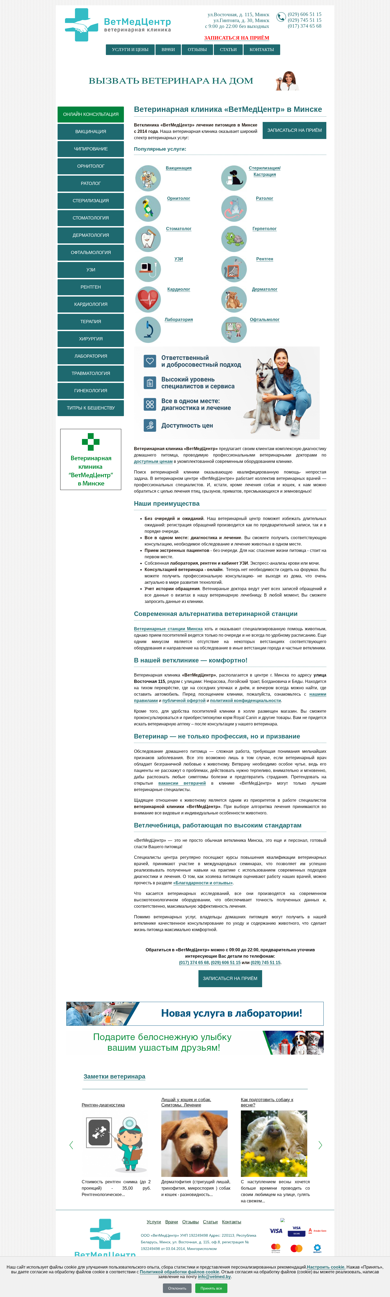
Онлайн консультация (91, 114)
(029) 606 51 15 (305, 14)
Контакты (262, 49)
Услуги (154, 1221)
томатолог (180, 228)
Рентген (91, 287)
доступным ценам (153, 461)
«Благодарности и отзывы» (203, 883)
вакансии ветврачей (182, 783)
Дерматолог (265, 289)
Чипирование (91, 148)
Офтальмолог (265, 319)
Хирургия (91, 338)
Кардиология (90, 304)
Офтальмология (91, 252)
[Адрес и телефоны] (90, 489)
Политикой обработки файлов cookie (179, 1272)
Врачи (168, 49)
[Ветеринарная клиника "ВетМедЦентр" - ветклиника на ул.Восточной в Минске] (118, 34)
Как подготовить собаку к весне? (267, 1102)
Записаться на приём (294, 130)
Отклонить (177, 1288)
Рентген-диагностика (103, 1105)
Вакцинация (90, 131)
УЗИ (90, 269)
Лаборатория (91, 356)
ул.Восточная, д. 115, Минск (238, 14)
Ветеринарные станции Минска (168, 629)
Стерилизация (91, 200)
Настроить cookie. (326, 1267)
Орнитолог (91, 166)
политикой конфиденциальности (245, 700)
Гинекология (90, 390)
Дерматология (91, 235)
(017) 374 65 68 (305, 26)
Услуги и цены (130, 49)
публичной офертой (184, 700)
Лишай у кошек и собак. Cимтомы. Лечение (186, 1102)
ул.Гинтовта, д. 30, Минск (241, 20)
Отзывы (197, 49)
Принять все (211, 1288)
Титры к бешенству (91, 408)
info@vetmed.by (214, 1276)
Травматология (91, 373)
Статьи (228, 49)
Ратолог (91, 183)
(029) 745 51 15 (305, 20)
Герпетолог (265, 228)
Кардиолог (178, 289)
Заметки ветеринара (114, 1076)
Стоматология (91, 218)
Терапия (90, 321)
